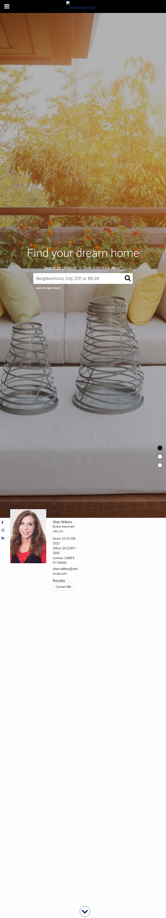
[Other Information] (160, 465)
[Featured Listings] (160, 456)
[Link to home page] (83, 6)
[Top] (160, 448)
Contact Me (63, 587)
